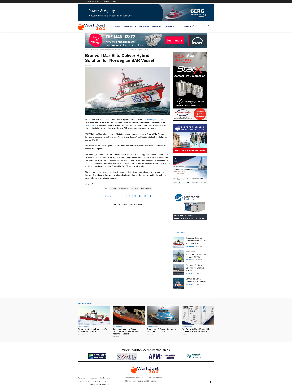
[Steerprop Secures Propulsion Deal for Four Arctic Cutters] (178, 242)
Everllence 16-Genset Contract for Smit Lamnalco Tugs (162, 330)
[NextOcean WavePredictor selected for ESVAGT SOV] (178, 256)
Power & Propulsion (91, 50)
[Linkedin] (204, 26)
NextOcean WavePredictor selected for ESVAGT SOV (196, 254)
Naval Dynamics (146, 188)
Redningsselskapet (155, 119)
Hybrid (101, 50)
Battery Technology (187, 326)
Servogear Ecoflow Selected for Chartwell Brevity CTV (195, 268)
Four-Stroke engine (152, 326)
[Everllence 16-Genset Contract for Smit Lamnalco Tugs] (163, 315)
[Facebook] (119, 196)
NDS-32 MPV (90, 125)
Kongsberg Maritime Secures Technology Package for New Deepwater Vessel (125, 331)
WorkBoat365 (190, 246)
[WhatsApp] (134, 196)
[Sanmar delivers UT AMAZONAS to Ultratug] (178, 283)
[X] (208, 26)
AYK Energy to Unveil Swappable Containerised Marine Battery (196, 330)
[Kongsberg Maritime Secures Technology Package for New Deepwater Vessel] (129, 315)
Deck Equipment (117, 326)
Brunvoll (113, 188)
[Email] (145, 196)
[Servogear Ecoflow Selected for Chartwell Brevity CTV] (178, 269)
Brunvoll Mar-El (123, 188)
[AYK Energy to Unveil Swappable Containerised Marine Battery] (198, 315)
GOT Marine (134, 188)
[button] (190, 26)
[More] (150, 196)
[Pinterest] (129, 196)
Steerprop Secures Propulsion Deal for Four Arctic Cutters (196, 240)
